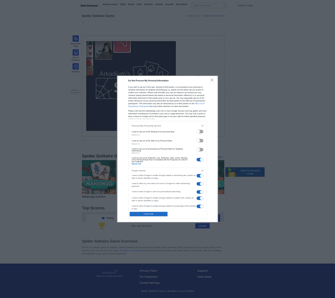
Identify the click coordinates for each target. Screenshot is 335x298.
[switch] (200, 131)
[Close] (212, 80)
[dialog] (167, 149)
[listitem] (167, 125)
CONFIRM (148, 214)
